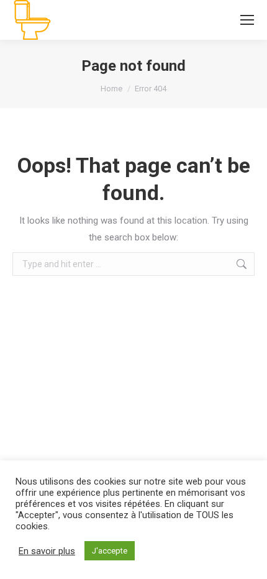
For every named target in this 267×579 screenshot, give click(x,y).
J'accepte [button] (109, 550)
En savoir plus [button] (47, 551)
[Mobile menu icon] (247, 19)
